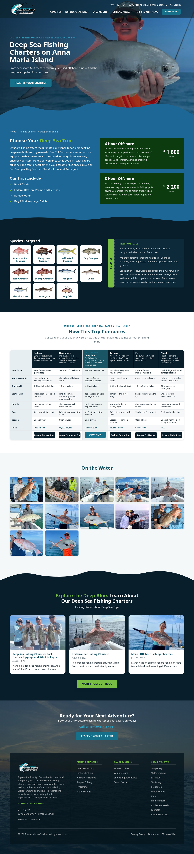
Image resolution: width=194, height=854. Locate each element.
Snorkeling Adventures (125, 777)
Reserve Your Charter (31, 82)
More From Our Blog (97, 684)
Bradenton (156, 786)
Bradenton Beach (160, 805)
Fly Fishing (82, 786)
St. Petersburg (158, 772)
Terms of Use (169, 834)
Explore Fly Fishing (146, 435)
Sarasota (155, 777)
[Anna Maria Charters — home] (23, 8)
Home (13, 131)
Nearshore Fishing (86, 777)
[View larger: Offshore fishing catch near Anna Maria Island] (26, 489)
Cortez (154, 796)
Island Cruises (121, 782)
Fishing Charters (76, 11)
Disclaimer (153, 834)
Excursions (100, 11)
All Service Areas (159, 814)
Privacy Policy (138, 834)
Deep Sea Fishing (85, 768)
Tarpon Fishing (84, 782)
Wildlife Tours (121, 772)
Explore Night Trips (171, 435)
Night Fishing (84, 791)
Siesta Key (156, 782)
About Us (56, 11)
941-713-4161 (118, 4)
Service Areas (121, 11)
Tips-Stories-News (146, 11)
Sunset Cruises (121, 768)
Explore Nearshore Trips (69, 435)
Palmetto (155, 809)
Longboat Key (158, 791)
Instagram (35, 819)
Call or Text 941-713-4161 (97, 727)
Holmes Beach (158, 800)
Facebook (22, 819)
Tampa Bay (156, 768)
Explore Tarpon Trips (120, 435)
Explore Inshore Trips (44, 435)
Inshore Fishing (85, 772)
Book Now (171, 11)
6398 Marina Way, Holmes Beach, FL (148, 4)
